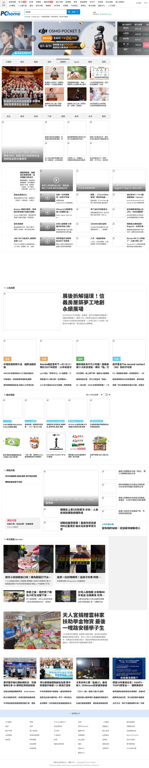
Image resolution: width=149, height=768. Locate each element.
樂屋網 (48, 5)
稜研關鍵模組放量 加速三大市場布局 (18, 385)
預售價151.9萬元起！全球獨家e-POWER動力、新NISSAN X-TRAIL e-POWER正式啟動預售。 (55, 379)
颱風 (36, 61)
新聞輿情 (33, 748)
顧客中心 (101, 5)
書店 (31, 5)
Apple (76, 61)
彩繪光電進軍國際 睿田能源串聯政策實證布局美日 (92, 703)
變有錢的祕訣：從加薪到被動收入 (121, 528)
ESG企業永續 (131, 748)
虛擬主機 (105, 744)
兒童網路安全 (131, 730)
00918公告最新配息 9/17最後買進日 (18, 373)
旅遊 (36, 116)
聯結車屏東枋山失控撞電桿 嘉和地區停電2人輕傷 (128, 379)
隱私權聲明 (131, 722)
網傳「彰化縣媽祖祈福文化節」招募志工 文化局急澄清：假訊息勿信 (128, 385)
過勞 (49, 61)
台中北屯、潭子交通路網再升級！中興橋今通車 (128, 703)
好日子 (92, 2)
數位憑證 (92, 5)
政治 (8, 116)
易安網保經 (58, 726)
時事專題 (33, 739)
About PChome (132, 735)
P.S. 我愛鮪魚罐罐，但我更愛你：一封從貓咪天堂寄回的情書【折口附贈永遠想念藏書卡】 (128, 373)
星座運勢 (83, 2)
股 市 (20, 2)
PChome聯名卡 (60, 722)
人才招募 (111, 5)
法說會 (100, 2)
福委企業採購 (59, 744)
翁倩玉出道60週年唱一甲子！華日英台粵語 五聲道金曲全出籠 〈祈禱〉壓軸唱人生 (56, 697)
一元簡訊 (105, 722)
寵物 (22, 116)
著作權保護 (131, 744)
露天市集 (39, 5)
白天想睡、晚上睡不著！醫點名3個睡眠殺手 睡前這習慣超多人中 (92, 373)
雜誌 (79, 744)
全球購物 (8, 735)
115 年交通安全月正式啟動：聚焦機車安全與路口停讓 (55, 385)
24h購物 (12, 5)
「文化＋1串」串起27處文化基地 (90, 691)
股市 (31, 726)
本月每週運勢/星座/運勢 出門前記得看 (21, 476)
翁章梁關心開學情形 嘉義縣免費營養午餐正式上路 (92, 697)
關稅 (90, 61)
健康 (63, 116)
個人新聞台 (120, 2)
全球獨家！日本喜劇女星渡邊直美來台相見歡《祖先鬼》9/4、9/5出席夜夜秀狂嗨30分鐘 (55, 703)
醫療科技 (81, 730)
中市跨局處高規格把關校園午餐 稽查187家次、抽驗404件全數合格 (19, 703)
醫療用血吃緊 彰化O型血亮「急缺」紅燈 (91, 379)
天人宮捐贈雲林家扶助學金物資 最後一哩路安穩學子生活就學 (84, 621)
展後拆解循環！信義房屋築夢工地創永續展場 (83, 302)
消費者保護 (131, 726)
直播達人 (105, 726)
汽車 (49, 116)
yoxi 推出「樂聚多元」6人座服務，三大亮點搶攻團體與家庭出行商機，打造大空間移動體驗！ (56, 373)
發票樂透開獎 (34, 735)
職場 (104, 116)
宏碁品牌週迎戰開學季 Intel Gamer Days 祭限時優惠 (19, 691)
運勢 (104, 61)
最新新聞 (12, 2)
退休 (22, 61)
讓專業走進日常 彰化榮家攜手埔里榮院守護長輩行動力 (128, 697)
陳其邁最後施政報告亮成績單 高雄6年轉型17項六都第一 (129, 691)
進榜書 (68, 2)
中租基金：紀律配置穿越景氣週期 (17, 379)
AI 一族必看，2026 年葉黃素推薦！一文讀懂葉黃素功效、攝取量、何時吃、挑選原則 (92, 385)
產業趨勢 (81, 735)
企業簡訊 (105, 735)
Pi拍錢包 (74, 5)
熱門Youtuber (83, 726)
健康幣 (63, 61)
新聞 (31, 722)
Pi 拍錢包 (57, 735)
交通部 (8, 61)
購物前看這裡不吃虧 (13, 482)
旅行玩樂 (59, 2)
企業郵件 (105, 748)
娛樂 (76, 116)
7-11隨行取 (22, 5)
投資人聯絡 (131, 739)
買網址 (83, 5)
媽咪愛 (7, 739)
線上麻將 (109, 2)
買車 (75, 2)
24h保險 (57, 5)
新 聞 (31, 2)
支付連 (56, 730)
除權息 (38, 2)
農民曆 (46, 2)
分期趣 (65, 5)
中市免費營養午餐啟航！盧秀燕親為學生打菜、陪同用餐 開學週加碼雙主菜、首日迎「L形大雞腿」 (56, 691)
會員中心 (81, 748)
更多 (3, 5)
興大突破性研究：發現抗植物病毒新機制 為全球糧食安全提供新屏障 (19, 697)
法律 (90, 116)
